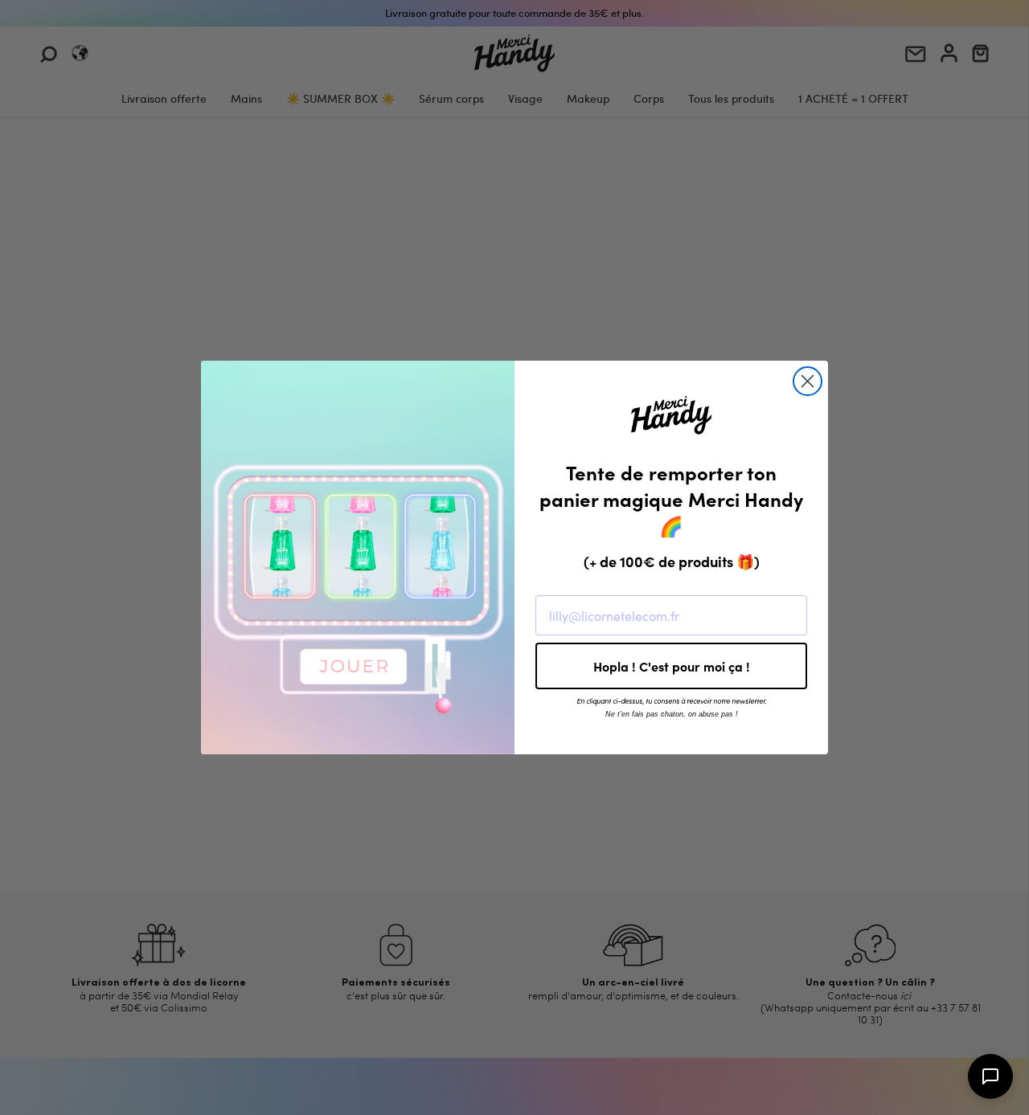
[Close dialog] (807, 381)
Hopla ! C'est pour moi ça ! (671, 666)
